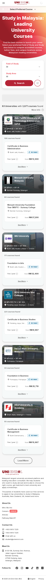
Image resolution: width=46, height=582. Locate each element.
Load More (23, 460)
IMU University (21, 236)
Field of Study (12, 64)
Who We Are (7, 508)
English (32, 579)
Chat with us (10, 536)
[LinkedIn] (37, 567)
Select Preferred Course (21, 9)
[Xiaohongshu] (42, 567)
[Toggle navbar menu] (3, 3)
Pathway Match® (9, 518)
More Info (36, 110)
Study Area (11, 73)
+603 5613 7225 (11, 529)
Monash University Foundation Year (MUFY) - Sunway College (21, 206)
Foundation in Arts (15, 263)
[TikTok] (32, 567)
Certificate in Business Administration (17, 147)
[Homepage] (22, 3)
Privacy (41, 579)
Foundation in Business (17, 376)
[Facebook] (16, 567)
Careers (5, 511)
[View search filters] (37, 83)
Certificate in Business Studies (21, 319)
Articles (5, 515)
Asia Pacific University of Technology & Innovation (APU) (27, 121)
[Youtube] (27, 567)
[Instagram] (22, 567)
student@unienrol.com (14, 539)
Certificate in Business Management (17, 430)
